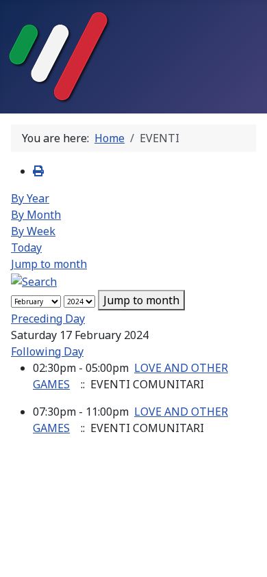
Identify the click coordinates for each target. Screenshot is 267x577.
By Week (33, 231)
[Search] (34, 280)
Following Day (47, 351)
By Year (30, 198)
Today (26, 247)
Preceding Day (48, 318)
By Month (36, 214)
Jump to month (49, 263)
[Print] (38, 170)
